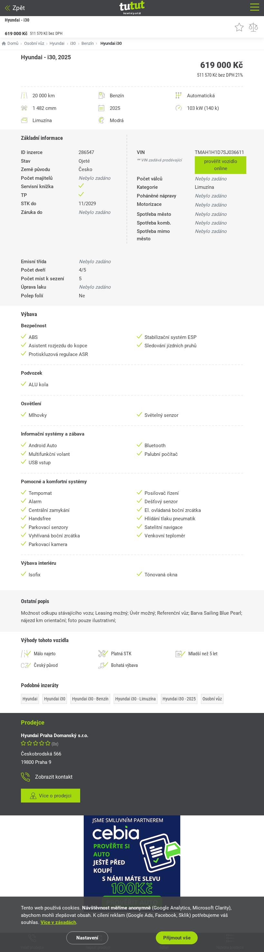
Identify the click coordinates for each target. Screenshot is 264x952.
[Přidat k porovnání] (253, 27)
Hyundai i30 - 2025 (179, 698)
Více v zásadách (58, 922)
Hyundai (57, 43)
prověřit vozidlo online (220, 165)
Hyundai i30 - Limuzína (135, 698)
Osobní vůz (34, 43)
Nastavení (87, 938)
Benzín (87, 43)
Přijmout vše (177, 938)
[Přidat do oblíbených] (239, 27)
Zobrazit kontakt (53, 777)
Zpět (19, 8)
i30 (73, 43)
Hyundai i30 (54, 698)
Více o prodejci (55, 796)
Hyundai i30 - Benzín (90, 698)
